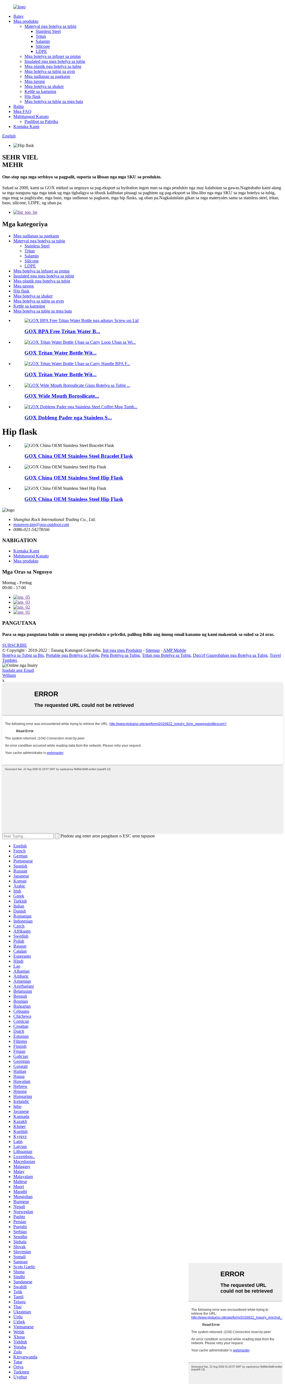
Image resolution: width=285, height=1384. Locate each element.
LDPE (41, 51)
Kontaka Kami (26, 126)
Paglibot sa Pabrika (41, 121)
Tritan (41, 36)
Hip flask (32, 96)
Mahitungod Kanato (31, 116)
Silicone (43, 46)
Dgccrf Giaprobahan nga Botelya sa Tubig (230, 655)
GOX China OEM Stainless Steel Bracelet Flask (78, 456)
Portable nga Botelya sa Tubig (72, 655)
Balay (18, 16)
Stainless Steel (48, 31)
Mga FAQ (22, 111)
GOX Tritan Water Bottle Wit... (60, 353)
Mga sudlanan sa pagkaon (47, 76)
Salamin (43, 41)
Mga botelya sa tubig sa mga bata (53, 101)
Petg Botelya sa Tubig (120, 655)
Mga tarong (34, 81)
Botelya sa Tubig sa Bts (23, 655)
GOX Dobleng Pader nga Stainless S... (68, 418)
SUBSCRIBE (14, 645)
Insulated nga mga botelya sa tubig (54, 61)
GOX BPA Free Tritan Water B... (62, 331)
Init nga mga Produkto (122, 650)
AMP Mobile (174, 650)
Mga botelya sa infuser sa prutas (52, 56)
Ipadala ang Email (18, 670)
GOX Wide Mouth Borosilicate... (61, 396)
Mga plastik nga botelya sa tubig (52, 66)
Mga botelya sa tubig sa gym (49, 71)
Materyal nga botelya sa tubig (50, 26)
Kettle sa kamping (40, 91)
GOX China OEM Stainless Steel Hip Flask (73, 478)
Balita (18, 106)
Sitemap (153, 650)
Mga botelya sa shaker (44, 86)
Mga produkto (25, 21)
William (9, 675)
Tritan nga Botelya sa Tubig (166, 655)
